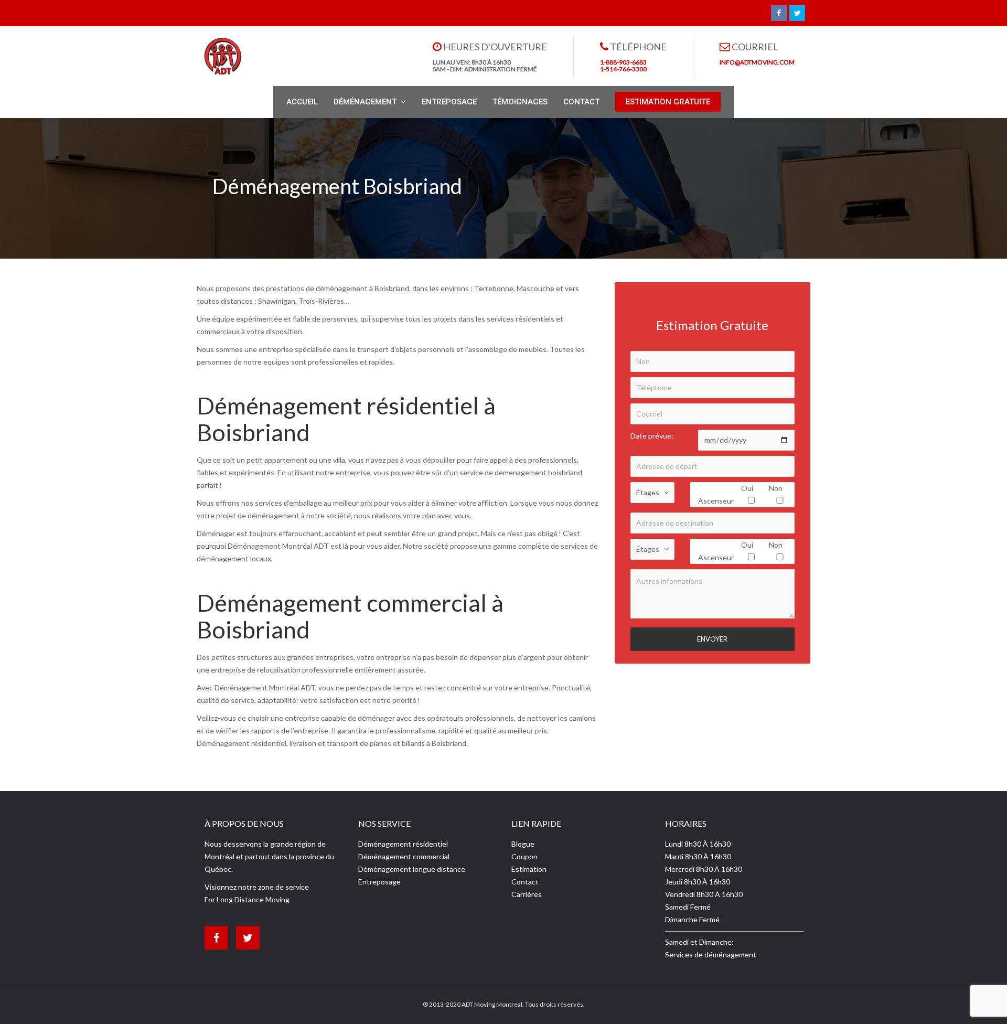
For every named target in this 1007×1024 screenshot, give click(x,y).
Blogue (522, 843)
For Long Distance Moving (247, 899)
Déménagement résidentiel (403, 843)
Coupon (524, 856)
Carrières (526, 894)
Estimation (529, 869)
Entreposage (379, 881)
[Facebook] (779, 13)
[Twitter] (797, 13)
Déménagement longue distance (411, 869)
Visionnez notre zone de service (257, 886)
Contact (525, 881)
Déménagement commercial (403, 856)
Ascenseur (716, 500)
